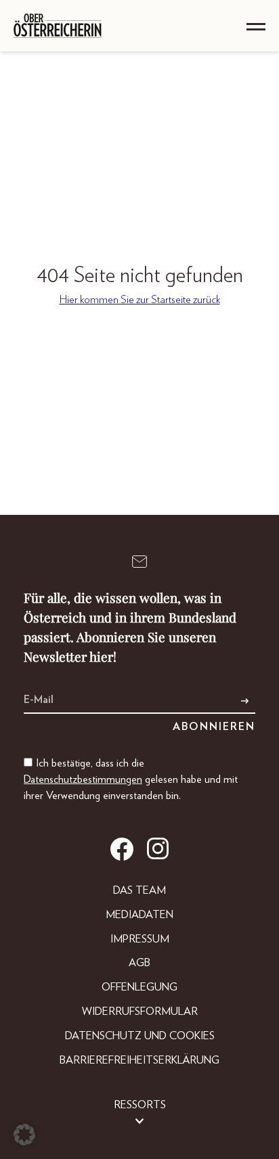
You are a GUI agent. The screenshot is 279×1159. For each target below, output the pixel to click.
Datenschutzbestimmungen (83, 779)
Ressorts (140, 1104)
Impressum (139, 939)
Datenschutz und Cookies (140, 1035)
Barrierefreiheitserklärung (139, 1060)
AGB (139, 962)
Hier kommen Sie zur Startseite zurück (140, 299)
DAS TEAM (139, 890)
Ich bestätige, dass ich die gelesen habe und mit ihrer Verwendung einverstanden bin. (131, 779)
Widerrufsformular (140, 1011)
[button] (24, 1134)
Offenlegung (139, 987)
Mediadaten (139, 914)
